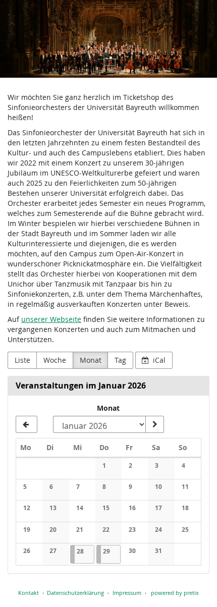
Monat (90, 360)
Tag (120, 360)
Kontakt (28, 592)
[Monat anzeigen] (154, 424)
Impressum (127, 592)
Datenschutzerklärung (75, 592)
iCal (158, 360)
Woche (54, 360)
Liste (22, 360)
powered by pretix (175, 592)
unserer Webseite (51, 319)
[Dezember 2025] (26, 424)
